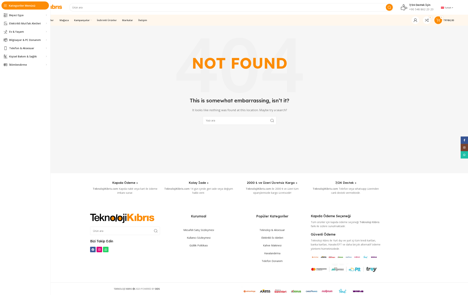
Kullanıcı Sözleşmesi (199, 237)
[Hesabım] (415, 20)
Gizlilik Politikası (198, 245)
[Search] (389, 7)
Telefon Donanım (272, 261)
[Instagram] (99, 249)
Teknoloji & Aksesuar (272, 230)
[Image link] (122, 218)
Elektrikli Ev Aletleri (272, 237)
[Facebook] (93, 249)
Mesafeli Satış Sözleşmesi (198, 230)
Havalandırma (272, 253)
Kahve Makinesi (272, 245)
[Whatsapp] (105, 249)
